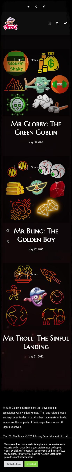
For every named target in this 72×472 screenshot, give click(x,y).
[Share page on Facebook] (8, 230)
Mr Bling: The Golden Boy (36, 235)
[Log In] (65, 23)
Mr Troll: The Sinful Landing (36, 342)
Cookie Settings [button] (13, 464)
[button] (28, 6)
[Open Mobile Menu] (49, 23)
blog (20, 60)
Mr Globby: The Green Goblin (36, 127)
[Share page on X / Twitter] (8, 241)
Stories (34, 60)
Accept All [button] (31, 464)
